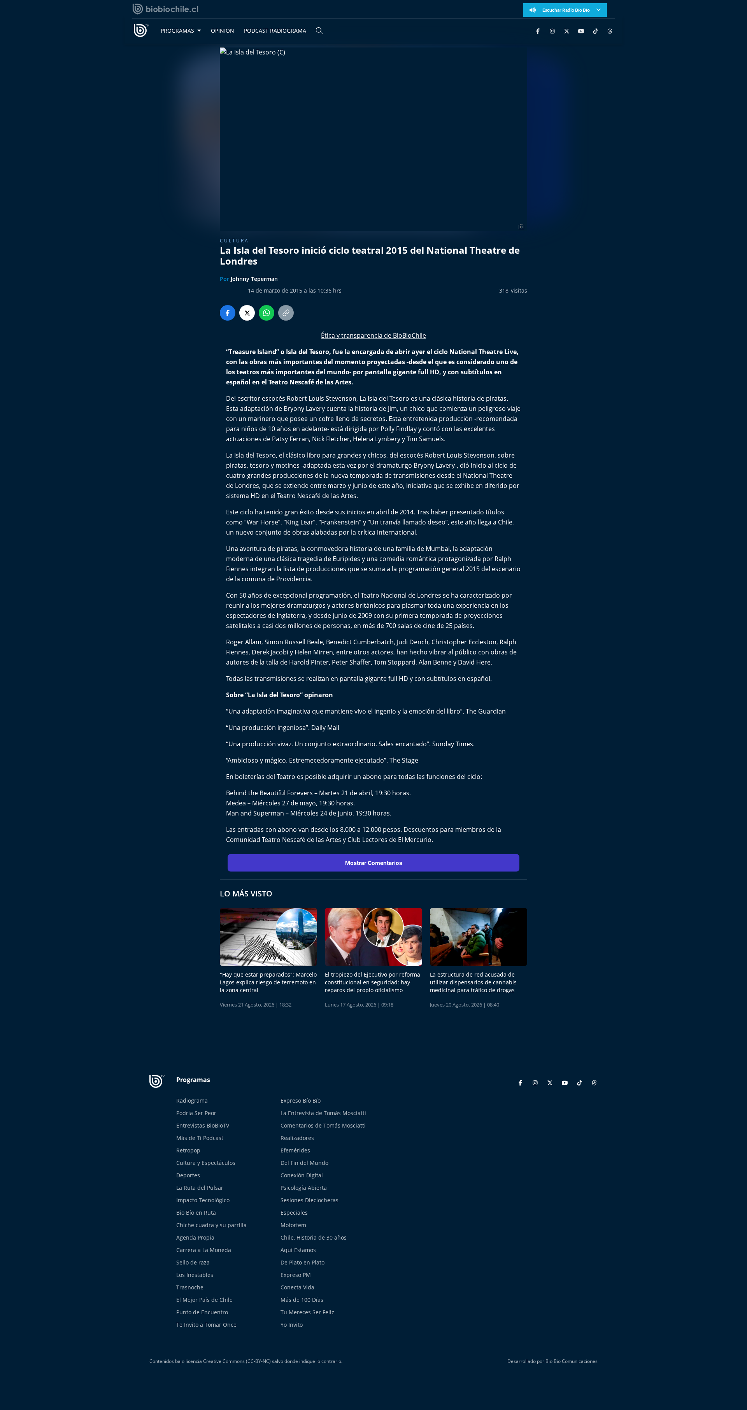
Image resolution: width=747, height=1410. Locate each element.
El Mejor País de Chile (204, 1299)
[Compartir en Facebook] (227, 313)
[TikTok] (595, 30)
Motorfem (293, 1225)
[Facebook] (538, 30)
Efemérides (295, 1150)
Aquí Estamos (298, 1250)
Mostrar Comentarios (373, 862)
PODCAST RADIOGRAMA (275, 30)
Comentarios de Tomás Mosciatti (323, 1125)
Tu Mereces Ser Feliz (307, 1312)
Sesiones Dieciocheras (309, 1200)
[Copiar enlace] (286, 313)
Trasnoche (189, 1287)
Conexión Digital (302, 1175)
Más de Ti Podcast (199, 1138)
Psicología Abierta (304, 1187)
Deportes (188, 1175)
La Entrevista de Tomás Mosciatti (323, 1113)
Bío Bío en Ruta (196, 1212)
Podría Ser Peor (196, 1113)
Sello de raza (193, 1262)
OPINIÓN (222, 30)
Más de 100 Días (302, 1299)
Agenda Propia (195, 1237)
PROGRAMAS (177, 30)
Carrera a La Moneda (203, 1250)
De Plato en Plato (302, 1262)
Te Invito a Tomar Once (206, 1324)
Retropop (188, 1150)
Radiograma (192, 1100)
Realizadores (297, 1138)
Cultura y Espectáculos (205, 1162)
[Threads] (610, 30)
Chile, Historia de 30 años (314, 1237)
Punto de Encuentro (202, 1312)
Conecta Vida (297, 1287)
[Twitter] (566, 30)
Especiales (294, 1212)
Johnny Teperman (254, 278)
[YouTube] (581, 30)
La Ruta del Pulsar (199, 1187)
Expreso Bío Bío (301, 1100)
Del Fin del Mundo (304, 1162)
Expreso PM (296, 1274)
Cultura (234, 240)
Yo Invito (292, 1324)
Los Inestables (194, 1274)
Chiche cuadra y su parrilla (211, 1225)
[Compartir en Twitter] (247, 313)
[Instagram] (552, 30)
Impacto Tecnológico (203, 1200)
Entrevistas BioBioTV (202, 1125)
